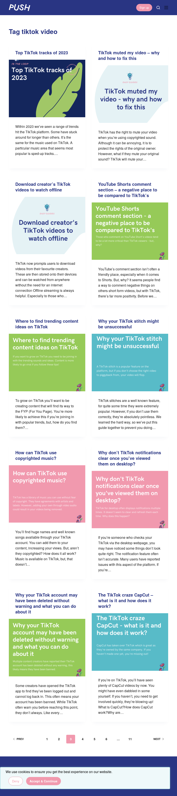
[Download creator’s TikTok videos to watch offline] (47, 225)
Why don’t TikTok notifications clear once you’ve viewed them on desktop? (129, 458)
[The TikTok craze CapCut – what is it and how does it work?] (130, 642)
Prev (20, 739)
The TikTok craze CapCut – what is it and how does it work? (125, 600)
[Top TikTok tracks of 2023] (47, 88)
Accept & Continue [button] (43, 781)
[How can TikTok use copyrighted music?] (47, 494)
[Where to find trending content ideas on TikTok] (47, 362)
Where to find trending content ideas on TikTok (46, 324)
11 (130, 739)
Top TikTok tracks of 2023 (41, 52)
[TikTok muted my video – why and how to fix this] (130, 94)
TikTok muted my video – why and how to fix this (129, 55)
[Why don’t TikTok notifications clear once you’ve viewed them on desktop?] (130, 499)
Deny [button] (15, 781)
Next (156, 739)
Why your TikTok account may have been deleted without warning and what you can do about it (46, 603)
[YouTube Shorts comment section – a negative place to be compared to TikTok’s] (130, 231)
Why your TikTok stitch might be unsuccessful (128, 324)
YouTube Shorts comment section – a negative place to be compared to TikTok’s (127, 189)
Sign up (144, 7)
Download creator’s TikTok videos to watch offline (42, 187)
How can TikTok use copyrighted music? (36, 455)
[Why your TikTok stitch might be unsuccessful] (130, 362)
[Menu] (166, 8)
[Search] (158, 7)
